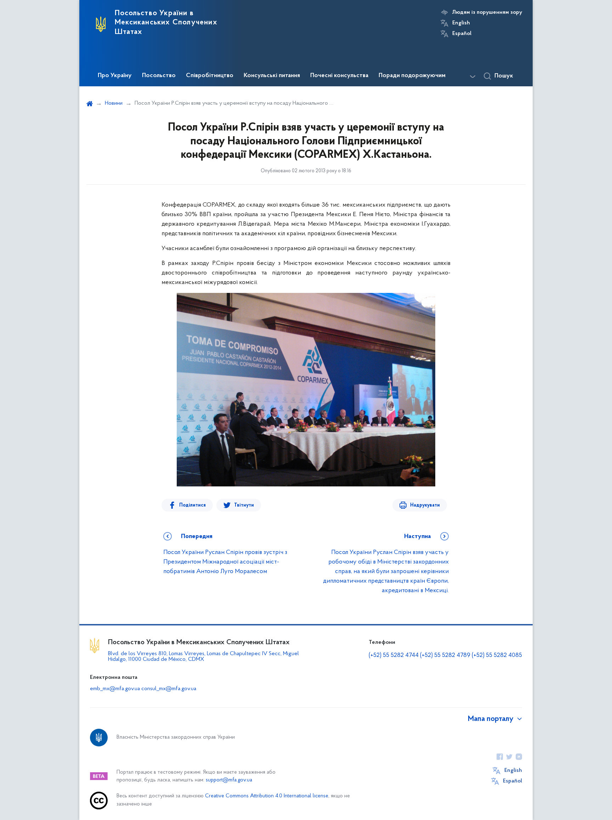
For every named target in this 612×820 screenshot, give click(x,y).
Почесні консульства (339, 76)
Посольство (159, 76)
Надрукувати (425, 505)
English (461, 23)
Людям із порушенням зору (487, 12)
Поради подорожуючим (412, 76)
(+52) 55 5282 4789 (445, 655)
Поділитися (192, 505)
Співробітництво (209, 76)
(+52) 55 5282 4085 (497, 655)
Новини (114, 103)
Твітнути (244, 505)
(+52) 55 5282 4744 (394, 655)
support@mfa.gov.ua (229, 780)
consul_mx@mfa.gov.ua (168, 689)
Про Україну (115, 76)
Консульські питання (272, 76)
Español (461, 33)
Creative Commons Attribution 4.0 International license (266, 796)
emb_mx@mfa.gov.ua (115, 689)
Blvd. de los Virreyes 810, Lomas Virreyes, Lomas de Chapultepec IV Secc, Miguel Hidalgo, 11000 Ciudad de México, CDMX (203, 656)
